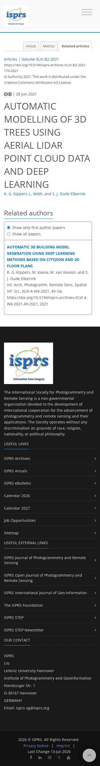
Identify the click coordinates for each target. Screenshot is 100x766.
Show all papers (26, 233)
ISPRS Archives (17, 458)
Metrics (49, 46)
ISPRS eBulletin (17, 483)
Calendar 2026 (17, 495)
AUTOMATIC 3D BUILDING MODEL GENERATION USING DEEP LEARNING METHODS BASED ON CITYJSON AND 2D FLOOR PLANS (43, 256)
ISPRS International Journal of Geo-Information (45, 592)
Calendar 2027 (17, 508)
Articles (10, 59)
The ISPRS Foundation (23, 605)
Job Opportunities (20, 520)
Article (31, 46)
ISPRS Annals (15, 470)
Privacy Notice (36, 745)
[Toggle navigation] (87, 12)
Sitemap (11, 532)
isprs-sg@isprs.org (32, 707)
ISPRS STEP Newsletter (24, 629)
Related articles (75, 46)
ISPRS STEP (13, 617)
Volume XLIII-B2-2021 (40, 59)
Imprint (63, 745)
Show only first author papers (38, 227)
